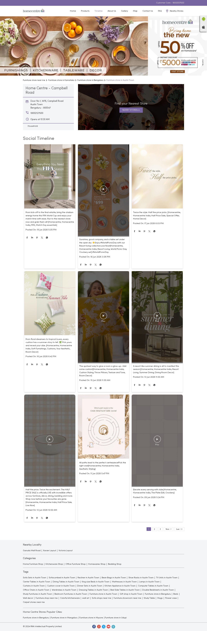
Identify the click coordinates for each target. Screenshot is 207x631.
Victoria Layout (66, 551)
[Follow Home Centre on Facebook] (94, 626)
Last (177, 529)
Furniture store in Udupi (116, 618)
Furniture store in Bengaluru (36, 618)
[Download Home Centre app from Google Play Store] (203, 22)
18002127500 (178, 3)
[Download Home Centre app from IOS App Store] (203, 28)
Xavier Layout (49, 551)
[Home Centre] (33, 11)
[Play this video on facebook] (103, 190)
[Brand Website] (113, 626)
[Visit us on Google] (99, 626)
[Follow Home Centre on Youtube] (108, 626)
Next (167, 529)
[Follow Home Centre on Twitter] (103, 626)
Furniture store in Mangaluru (64, 618)
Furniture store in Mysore (91, 618)
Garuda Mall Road (32, 551)
